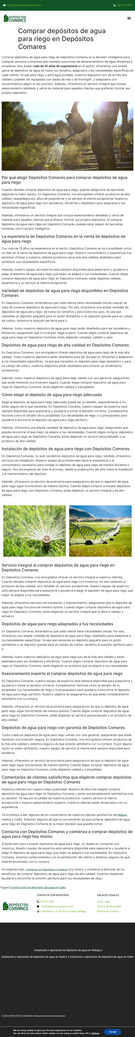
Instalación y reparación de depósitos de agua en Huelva (34, 956)
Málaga (122, 815)
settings (95, 1033)
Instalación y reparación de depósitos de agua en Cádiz (102, 956)
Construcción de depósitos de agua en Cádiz (38, 887)
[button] (129, 18)
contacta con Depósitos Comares (47, 869)
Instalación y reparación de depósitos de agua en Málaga (67, 950)
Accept (112, 1031)
